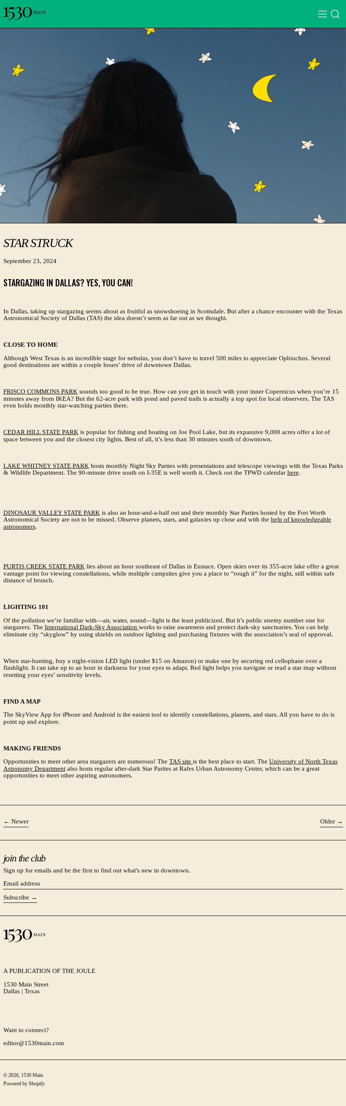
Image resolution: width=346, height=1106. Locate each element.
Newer (20, 821)
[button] (335, 14)
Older (327, 821)
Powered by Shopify (24, 1084)
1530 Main (32, 1075)
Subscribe (16, 897)
